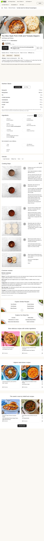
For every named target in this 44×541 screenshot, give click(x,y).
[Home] (2, 8)
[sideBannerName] (22, 73)
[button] (22, 115)
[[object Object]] (38, 48)
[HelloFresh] (3, 1)
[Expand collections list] (22, 310)
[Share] (41, 48)
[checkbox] (2, 40)
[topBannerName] (22, 12)
